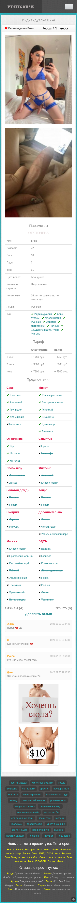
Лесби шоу (14, 468)
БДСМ (43, 541)
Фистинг (44, 468)
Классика (15, 395)
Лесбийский (17, 416)
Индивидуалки (43, 314)
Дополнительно (50, 512)
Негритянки (37, 325)
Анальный (16, 402)
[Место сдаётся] (38, 684)
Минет (43, 387)
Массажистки (53, 317)
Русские (36, 321)
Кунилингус (49, 424)
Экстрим (13, 512)
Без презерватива (52, 402)
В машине (48, 416)
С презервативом (52, 395)
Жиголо (35, 333)
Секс (10, 387)
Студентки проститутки (45, 329)
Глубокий (47, 409)
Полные (54, 325)
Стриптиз (45, 438)
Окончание (15, 438)
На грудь (15, 460)
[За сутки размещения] (38, 726)
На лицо (15, 453)
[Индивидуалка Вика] (38, 79)
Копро (42, 490)
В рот (13, 446)
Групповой (16, 409)
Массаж (12, 541)
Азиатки (51, 321)
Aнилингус (48, 431)
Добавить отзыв (38, 614)
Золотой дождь (18, 490)
